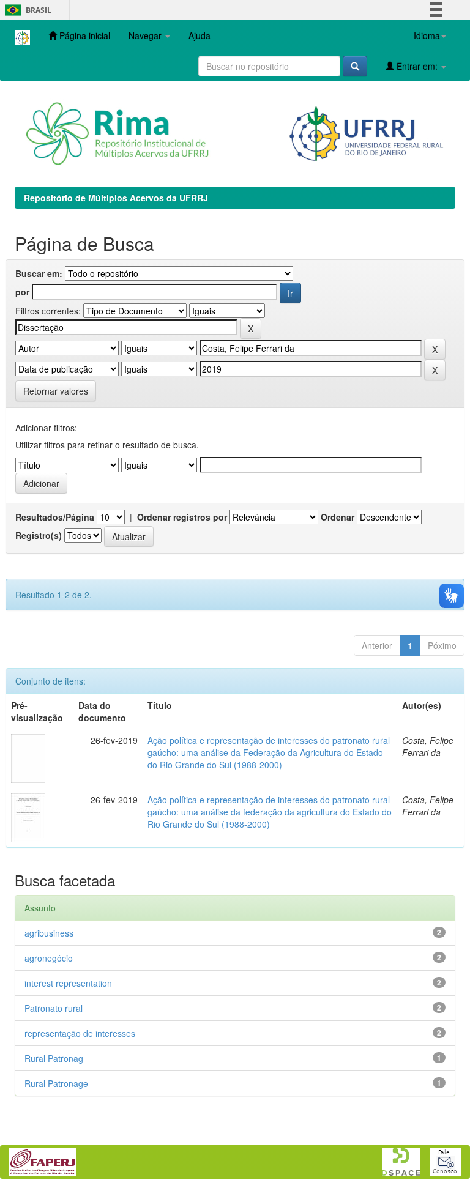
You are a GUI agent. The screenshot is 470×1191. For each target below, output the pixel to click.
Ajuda (199, 35)
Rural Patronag (53, 1058)
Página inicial (83, 35)
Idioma (427, 35)
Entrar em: (417, 66)
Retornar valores (55, 391)
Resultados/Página (54, 517)
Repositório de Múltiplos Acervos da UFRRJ (116, 197)
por (22, 292)
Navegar (146, 35)
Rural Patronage (56, 1083)
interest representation (68, 983)
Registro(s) (38, 535)
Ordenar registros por (182, 517)
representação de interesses (79, 1033)
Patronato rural (53, 1008)
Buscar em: (38, 273)
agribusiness (48, 933)
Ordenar (337, 517)
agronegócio (48, 958)
